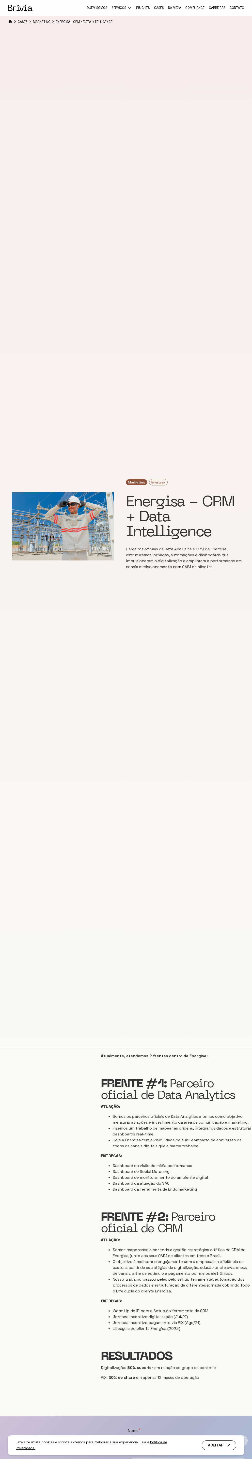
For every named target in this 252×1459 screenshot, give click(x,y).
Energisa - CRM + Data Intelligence (84, 22)
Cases (159, 8)
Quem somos (97, 8)
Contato (237, 8)
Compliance (195, 8)
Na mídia (174, 8)
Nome (134, 1430)
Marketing (41, 22)
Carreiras (217, 8)
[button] (121, 8)
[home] (20, 8)
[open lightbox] (63, 526)
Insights (143, 8)
